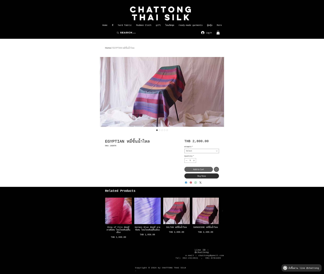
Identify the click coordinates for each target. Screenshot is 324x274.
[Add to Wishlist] (216, 169)
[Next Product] (222, 210)
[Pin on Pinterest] (190, 182)
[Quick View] (118, 211)
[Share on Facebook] (186, 182)
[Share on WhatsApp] (195, 182)
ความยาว (188, 147)
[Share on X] (200, 182)
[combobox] (201, 151)
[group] (162, 221)
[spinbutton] (190, 160)
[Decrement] (186, 160)
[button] (113, 25)
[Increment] (194, 160)
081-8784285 (213, 258)
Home (108, 47)
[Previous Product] (101, 210)
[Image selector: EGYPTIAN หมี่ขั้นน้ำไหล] (157, 130)
